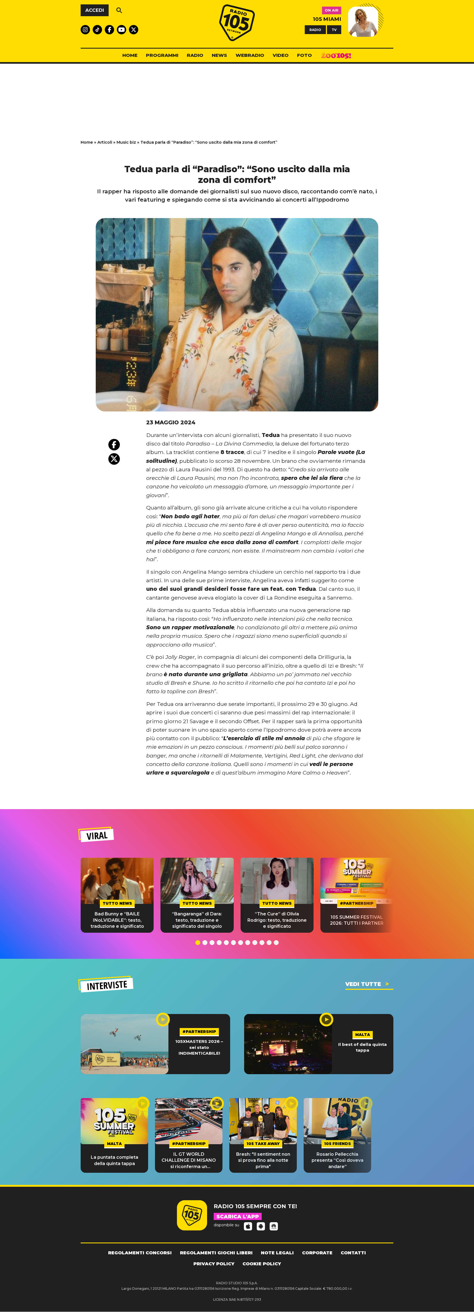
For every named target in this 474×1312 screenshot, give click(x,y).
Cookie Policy (261, 1263)
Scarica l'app (237, 1217)
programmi (162, 55)
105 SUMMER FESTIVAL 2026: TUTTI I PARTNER (356, 920)
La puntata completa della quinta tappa (114, 1160)
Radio (195, 55)
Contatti (353, 1252)
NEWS (219, 55)
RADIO (315, 29)
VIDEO (281, 55)
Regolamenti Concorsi (140, 1252)
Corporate (317, 1252)
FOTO (304, 55)
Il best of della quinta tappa (362, 1047)
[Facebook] (114, 444)
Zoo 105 (336, 55)
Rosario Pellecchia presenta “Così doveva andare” (337, 1160)
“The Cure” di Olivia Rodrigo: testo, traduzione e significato (277, 920)
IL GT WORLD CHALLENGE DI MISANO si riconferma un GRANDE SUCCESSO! (189, 1161)
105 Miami (327, 19)
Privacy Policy (213, 1263)
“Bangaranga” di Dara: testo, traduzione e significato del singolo (197, 920)
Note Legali (277, 1252)
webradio (250, 55)
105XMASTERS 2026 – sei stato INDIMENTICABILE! (199, 1047)
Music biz (126, 142)
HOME (129, 55)
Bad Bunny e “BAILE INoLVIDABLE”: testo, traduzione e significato (117, 920)
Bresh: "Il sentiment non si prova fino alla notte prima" (263, 1160)
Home (87, 142)
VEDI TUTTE (363, 984)
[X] (114, 459)
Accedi (94, 10)
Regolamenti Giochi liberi (216, 1252)
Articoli (104, 142)
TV (334, 29)
